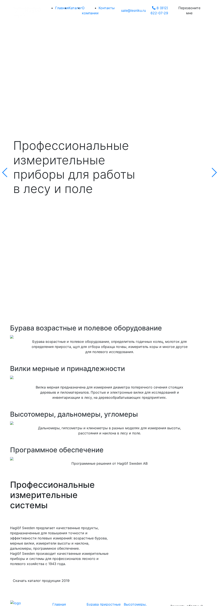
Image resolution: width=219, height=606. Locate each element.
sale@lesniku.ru (133, 10)
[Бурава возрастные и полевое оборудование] (109, 336)
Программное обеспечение (57, 450)
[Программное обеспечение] (109, 458)
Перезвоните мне (189, 10)
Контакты (107, 8)
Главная (62, 8)
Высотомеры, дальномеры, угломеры (74, 414)
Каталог (75, 8)
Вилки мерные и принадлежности (67, 368)
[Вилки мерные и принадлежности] (109, 377)
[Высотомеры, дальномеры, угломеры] (109, 422)
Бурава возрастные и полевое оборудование (86, 328)
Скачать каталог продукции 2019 (41, 580)
